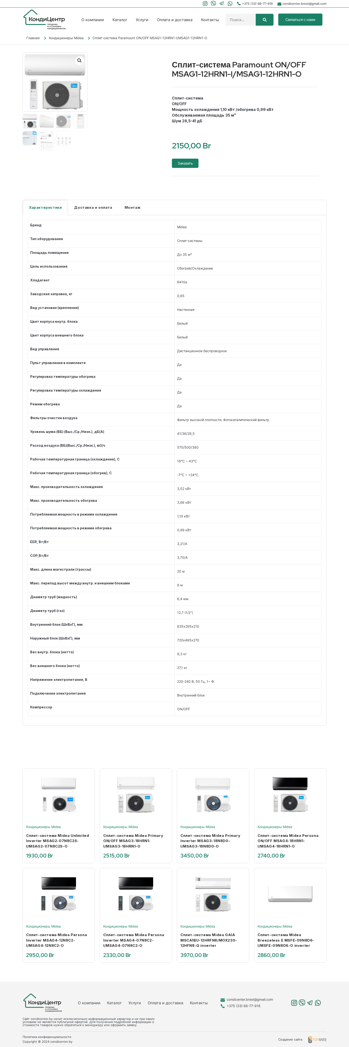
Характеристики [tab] (45, 207)
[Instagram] (205, 3)
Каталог (120, 19)
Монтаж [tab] (133, 207)
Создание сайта (290, 1039)
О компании (92, 19)
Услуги (142, 19)
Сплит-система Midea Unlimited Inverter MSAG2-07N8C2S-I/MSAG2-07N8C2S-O (57, 840)
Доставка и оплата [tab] (93, 207)
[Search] (265, 20)
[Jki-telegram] (221, 3)
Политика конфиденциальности (47, 1037)
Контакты (210, 19)
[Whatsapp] (230, 3)
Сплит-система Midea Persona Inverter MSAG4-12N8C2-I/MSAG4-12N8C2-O (56, 940)
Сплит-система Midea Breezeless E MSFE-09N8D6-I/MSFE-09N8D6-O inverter (286, 940)
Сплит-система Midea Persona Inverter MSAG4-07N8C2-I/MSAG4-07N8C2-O (133, 940)
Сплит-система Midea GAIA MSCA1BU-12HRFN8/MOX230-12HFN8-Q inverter (208, 940)
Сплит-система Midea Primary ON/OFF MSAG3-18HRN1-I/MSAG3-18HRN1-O (133, 840)
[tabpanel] (174, 470)
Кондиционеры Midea (66, 38)
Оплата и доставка (175, 19)
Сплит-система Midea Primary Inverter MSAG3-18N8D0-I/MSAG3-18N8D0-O (210, 840)
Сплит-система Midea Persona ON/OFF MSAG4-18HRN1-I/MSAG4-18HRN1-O (288, 840)
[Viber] (213, 3)
